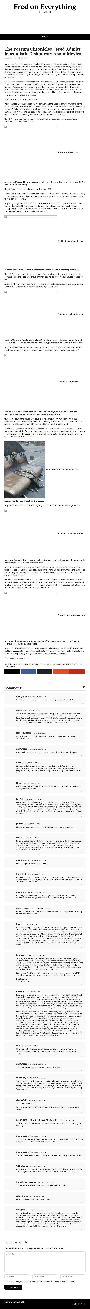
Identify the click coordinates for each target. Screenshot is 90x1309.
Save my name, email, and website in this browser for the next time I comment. (41, 1281)
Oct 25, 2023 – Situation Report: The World (36, 1120)
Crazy (25, 58)
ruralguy (20, 991)
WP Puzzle (82, 1304)
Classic (20, 58)
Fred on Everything (45, 6)
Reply (82, 703)
